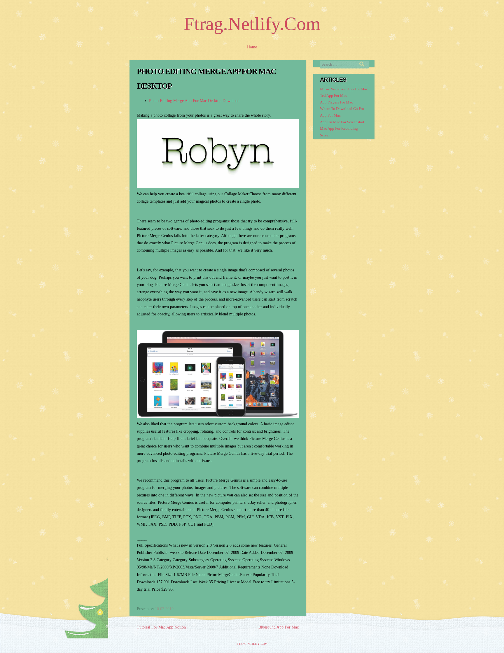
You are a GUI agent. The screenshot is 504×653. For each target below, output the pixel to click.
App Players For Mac (336, 102)
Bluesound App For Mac (278, 627)
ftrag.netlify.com (252, 23)
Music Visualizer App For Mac (344, 89)
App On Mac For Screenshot (342, 122)
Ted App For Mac (333, 96)
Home (252, 47)
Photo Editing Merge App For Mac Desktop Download (194, 101)
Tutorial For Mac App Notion (161, 627)
